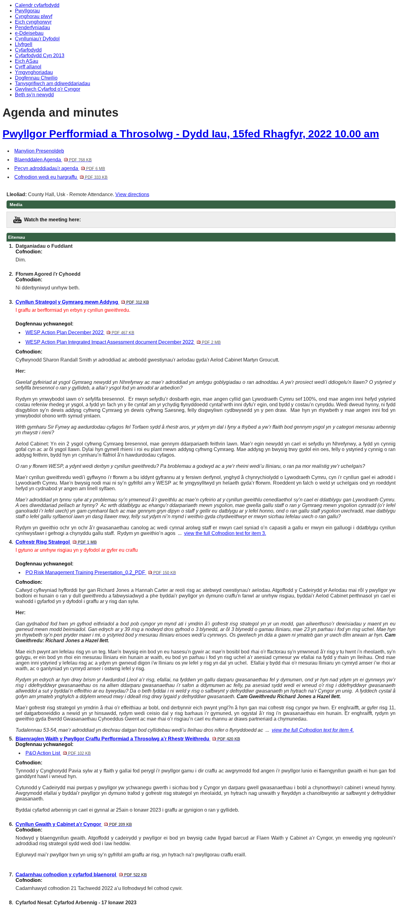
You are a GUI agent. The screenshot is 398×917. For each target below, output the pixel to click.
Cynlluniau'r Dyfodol (37, 38)
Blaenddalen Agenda (53, 159)
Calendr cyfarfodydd (37, 5)
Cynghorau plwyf (33, 16)
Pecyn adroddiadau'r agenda (59, 168)
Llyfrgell (23, 44)
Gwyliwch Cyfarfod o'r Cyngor (47, 89)
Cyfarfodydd (28, 50)
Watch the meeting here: (52, 219)
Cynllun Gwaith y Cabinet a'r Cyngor (74, 824)
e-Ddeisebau (29, 33)
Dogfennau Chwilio (36, 78)
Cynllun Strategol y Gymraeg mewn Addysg (82, 302)
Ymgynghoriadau (34, 72)
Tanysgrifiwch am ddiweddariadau (52, 83)
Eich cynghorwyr (33, 22)
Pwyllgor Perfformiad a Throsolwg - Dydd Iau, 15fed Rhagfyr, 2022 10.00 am (190, 134)
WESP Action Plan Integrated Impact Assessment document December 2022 (123, 342)
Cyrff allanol (28, 66)
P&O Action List (58, 753)
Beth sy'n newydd (34, 94)
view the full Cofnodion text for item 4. (313, 730)
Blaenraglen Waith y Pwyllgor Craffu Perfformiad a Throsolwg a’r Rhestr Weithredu (128, 738)
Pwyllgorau (27, 10)
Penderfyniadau (32, 27)
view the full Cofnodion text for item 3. (225, 533)
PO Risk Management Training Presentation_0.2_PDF (100, 572)
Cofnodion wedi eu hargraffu (61, 177)
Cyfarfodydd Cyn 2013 (39, 55)
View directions (132, 194)
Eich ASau (26, 61)
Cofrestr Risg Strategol (56, 542)
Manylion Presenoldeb (39, 151)
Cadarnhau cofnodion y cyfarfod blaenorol (81, 874)
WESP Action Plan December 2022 (79, 332)
